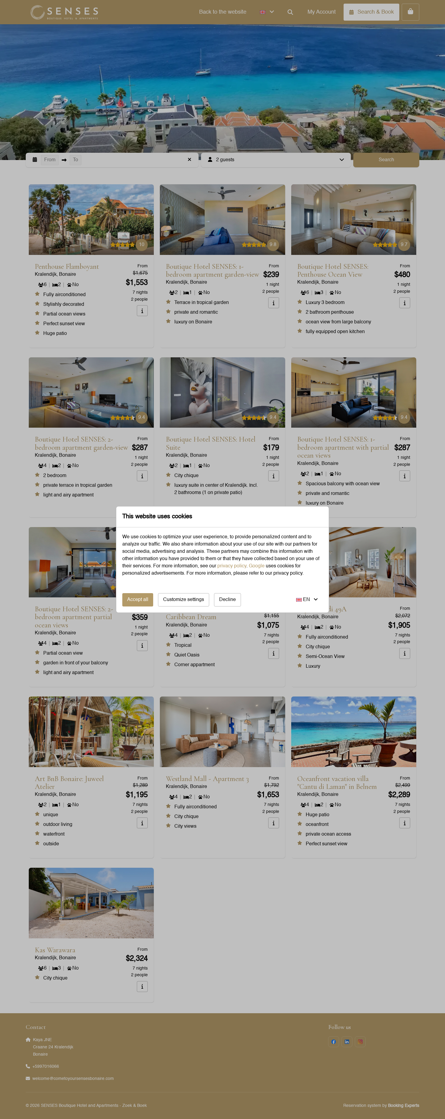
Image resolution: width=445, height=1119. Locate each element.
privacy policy (231, 566)
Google (257, 566)
